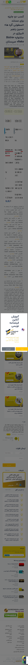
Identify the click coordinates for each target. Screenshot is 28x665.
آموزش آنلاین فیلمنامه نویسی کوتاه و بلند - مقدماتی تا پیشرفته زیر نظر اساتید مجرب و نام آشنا (12, 339)
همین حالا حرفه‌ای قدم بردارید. (12, 344)
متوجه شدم (8, 349)
